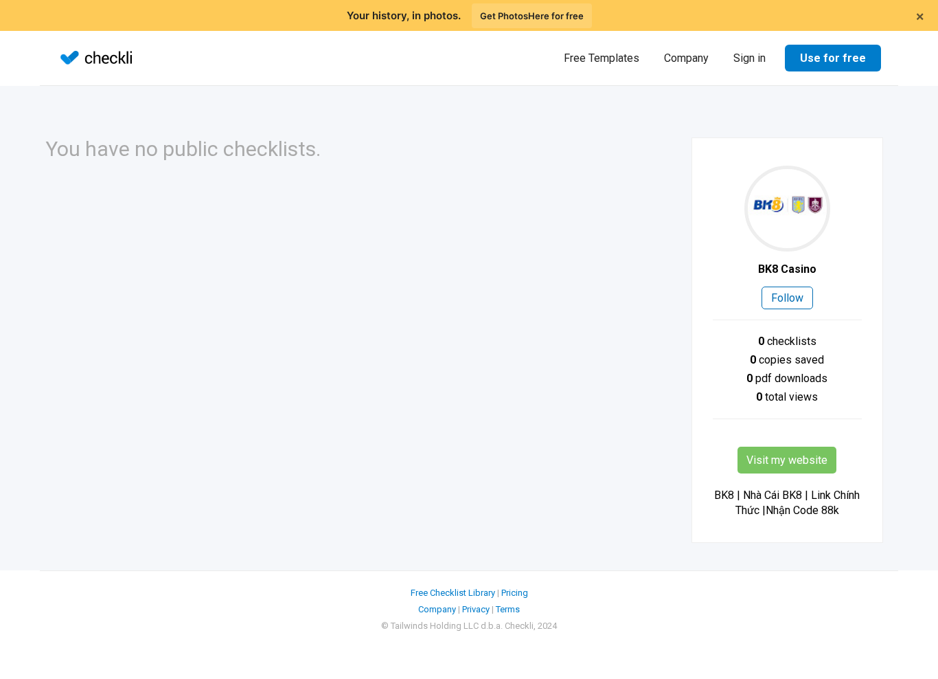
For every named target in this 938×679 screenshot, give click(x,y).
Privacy (476, 609)
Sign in (749, 58)
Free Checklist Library (453, 593)
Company (686, 58)
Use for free (833, 58)
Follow (787, 297)
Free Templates (601, 58)
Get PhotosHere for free (532, 15)
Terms (508, 609)
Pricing (514, 593)
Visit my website (786, 460)
